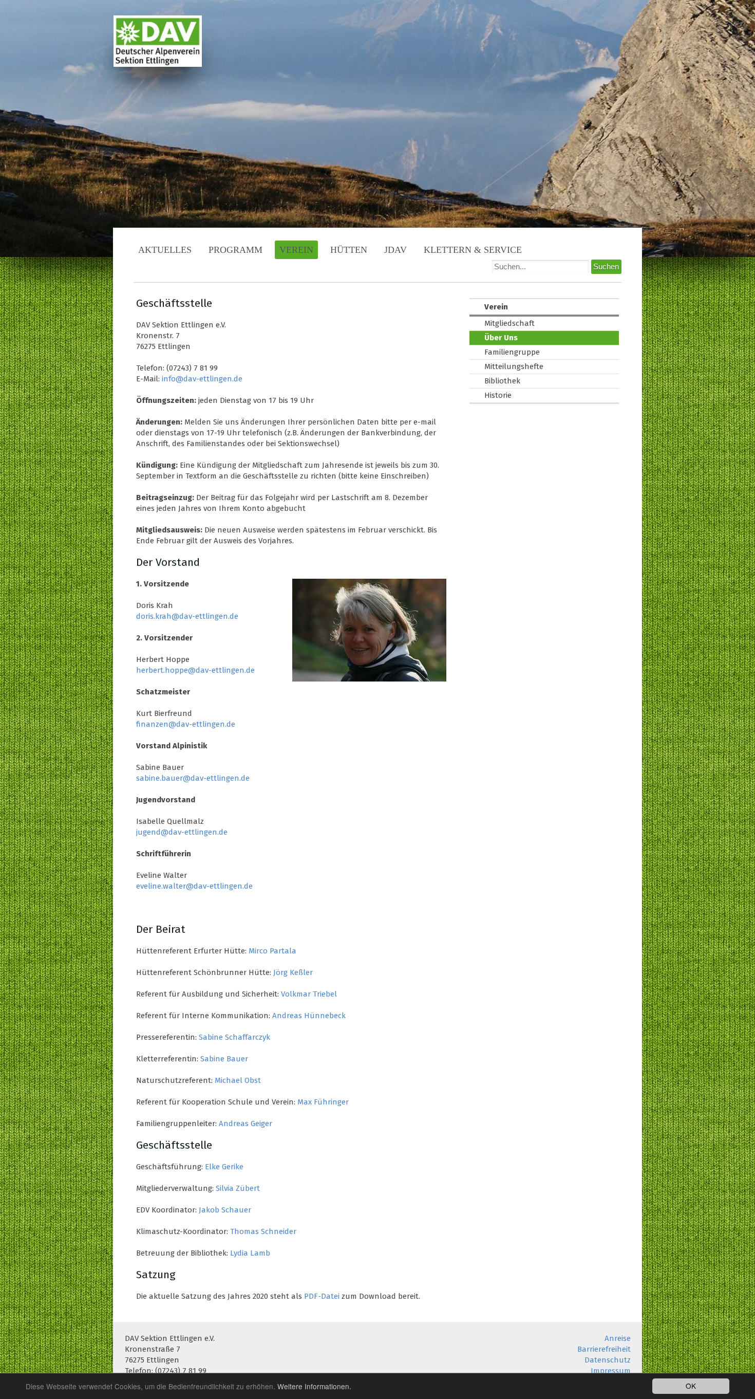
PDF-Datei (321, 1296)
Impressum (611, 1370)
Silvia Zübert (238, 1188)
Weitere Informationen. (314, 1386)
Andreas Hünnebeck (309, 1015)
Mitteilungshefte (513, 366)
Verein (296, 250)
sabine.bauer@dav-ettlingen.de (193, 778)
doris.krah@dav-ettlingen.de (187, 616)
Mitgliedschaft (509, 323)
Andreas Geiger (245, 1123)
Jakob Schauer (225, 1209)
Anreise (618, 1338)
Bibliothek (502, 380)
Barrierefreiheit (604, 1349)
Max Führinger (323, 1102)
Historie (498, 395)
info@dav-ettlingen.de (202, 378)
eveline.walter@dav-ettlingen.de (194, 886)
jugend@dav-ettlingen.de (182, 832)
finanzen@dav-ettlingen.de (185, 724)
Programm (235, 250)
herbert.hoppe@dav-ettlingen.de (195, 670)
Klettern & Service (473, 250)
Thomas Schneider (263, 1231)
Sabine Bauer (224, 1058)
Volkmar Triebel (309, 994)
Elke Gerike (224, 1166)
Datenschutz (607, 1360)
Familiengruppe (512, 352)
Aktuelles (165, 250)
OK (691, 1385)
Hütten (348, 250)
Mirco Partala (272, 950)
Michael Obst (238, 1080)
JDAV (395, 250)
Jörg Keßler (293, 972)
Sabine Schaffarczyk (234, 1037)
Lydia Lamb (250, 1253)
